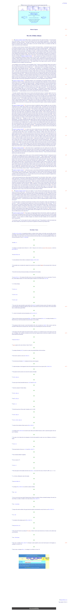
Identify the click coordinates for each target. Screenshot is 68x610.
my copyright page (28, 567)
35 (43, 151)
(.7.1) (55, 318)
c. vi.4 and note (16, 504)
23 (21, 107)
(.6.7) (22, 350)
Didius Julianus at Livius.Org (47, 559)
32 (22, 140)
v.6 (15, 443)
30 (40, 131)
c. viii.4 (25, 449)
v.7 (15, 465)
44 (19, 178)
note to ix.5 (17, 481)
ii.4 (16, 393)
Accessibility (34, 608)
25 (29, 120)
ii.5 (16, 414)
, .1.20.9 (35, 259)
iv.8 (46, 278)
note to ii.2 (15, 249)
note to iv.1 (17, 277)
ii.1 (16, 398)
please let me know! (34, 22)
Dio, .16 (30, 425)
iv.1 (15, 289)
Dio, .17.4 (29, 520)
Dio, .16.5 (20, 486)
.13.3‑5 (49, 366)
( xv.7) (43, 318)
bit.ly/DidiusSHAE (64, 3)
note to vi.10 (17, 254)
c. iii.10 (29, 382)
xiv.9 (34, 382)
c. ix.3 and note (25, 237)
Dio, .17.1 (31, 449)
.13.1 (27, 355)
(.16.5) (21, 430)
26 (13, 125)
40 (52, 161)
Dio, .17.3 (36, 498)
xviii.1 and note (17, 233)
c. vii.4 (15, 492)
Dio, (23, 549)
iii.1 (16, 377)
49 (16, 199)
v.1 (15, 403)
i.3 (15, 242)
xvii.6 (33, 313)
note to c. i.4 (32, 470)
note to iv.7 (16, 339)
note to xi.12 (17, 525)
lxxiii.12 (45, 325)
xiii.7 (15, 299)
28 (55, 130)
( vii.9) (30, 318)
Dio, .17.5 (24, 542)
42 (27, 173)
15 (22, 84)
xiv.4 (15, 294)
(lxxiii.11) (34, 305)
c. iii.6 (15, 514)
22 (27, 100)
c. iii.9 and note (16, 537)
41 (29, 167)
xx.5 (36, 313)
